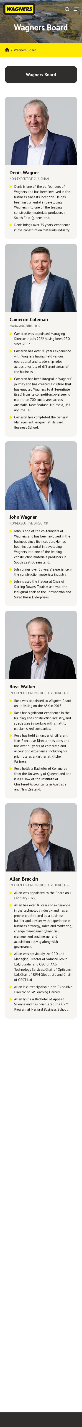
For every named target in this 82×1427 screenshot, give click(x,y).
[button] (76, 9)
